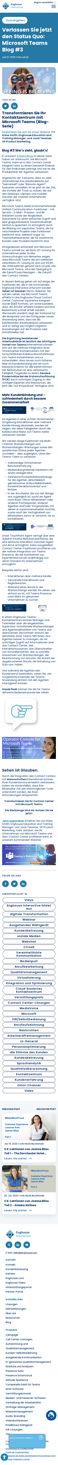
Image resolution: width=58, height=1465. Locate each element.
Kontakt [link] (10, 1264)
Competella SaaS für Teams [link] (23, 1384)
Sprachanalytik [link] (29, 1063)
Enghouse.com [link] (15, 1278)
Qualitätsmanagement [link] (29, 972)
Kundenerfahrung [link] (29, 1080)
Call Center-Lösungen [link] (19, 1339)
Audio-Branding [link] (15, 1416)
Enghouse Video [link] (15, 1282)
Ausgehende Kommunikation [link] (24, 1357)
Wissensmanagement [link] (19, 1411)
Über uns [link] (11, 1313)
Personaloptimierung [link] (29, 1047)
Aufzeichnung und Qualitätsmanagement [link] (20, 1346)
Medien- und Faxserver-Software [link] (26, 1398)
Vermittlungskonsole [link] (18, 1393)
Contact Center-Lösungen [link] (29, 1003)
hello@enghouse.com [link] (25, 1252)
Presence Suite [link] (15, 1371)
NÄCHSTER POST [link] (46, 1109)
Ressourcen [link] (13, 1318)
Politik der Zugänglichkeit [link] (17, 1452)
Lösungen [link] (12, 1304)
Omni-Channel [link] (29, 1085)
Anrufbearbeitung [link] (29, 967)
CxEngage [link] (12, 1335)
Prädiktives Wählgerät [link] (19, 1425)
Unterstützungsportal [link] (19, 1287)
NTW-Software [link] (15, 1389)
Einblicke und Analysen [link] (19, 1366)
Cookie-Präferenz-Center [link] (18, 1459)
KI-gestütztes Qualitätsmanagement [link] (28, 1362)
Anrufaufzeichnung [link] (29, 1025)
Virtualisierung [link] (29, 978)
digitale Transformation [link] (29, 914)
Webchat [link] (29, 942)
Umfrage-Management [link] (20, 1407)
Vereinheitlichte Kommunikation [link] (29, 954)
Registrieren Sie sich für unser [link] (26, 132)
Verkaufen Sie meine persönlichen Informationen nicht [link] (31, 1455)
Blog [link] (8, 1322)
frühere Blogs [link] (25, 156)
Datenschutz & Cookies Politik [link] (20, 1448)
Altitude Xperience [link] (17, 1380)
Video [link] (29, 1091)
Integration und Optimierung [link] (29, 983)
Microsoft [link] (29, 1014)
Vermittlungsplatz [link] (29, 997)
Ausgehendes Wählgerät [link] (29, 925)
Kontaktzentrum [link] (29, 1074)
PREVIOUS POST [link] (11, 1109)
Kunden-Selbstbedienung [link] (21, 1353)
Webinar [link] (29, 920)
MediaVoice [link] (29, 1008)
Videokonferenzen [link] (17, 1420)
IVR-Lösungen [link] (14, 1429)
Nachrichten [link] (29, 1030)
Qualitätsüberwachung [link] (29, 1069)
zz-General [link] (29, 1041)
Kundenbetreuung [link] (29, 931)
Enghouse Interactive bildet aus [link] (29, 907)
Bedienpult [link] (29, 961)
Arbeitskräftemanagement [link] (29, 1036)
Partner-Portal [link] (14, 1291)
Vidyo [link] (29, 900)
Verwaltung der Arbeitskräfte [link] (23, 1402)
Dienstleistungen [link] (16, 1308)
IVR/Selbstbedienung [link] (29, 1019)
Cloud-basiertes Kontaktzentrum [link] (29, 990)
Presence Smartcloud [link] (19, 1375)
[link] (4, 1457)
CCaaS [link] (29, 947)
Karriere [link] (10, 1273)
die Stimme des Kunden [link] (29, 1052)
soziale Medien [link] (29, 936)
